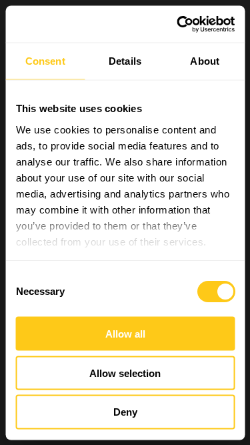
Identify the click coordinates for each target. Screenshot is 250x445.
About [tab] (204, 61)
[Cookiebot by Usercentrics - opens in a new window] (178, 24)
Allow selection (125, 372)
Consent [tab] (45, 61)
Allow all (125, 333)
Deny (125, 412)
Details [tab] (125, 61)
